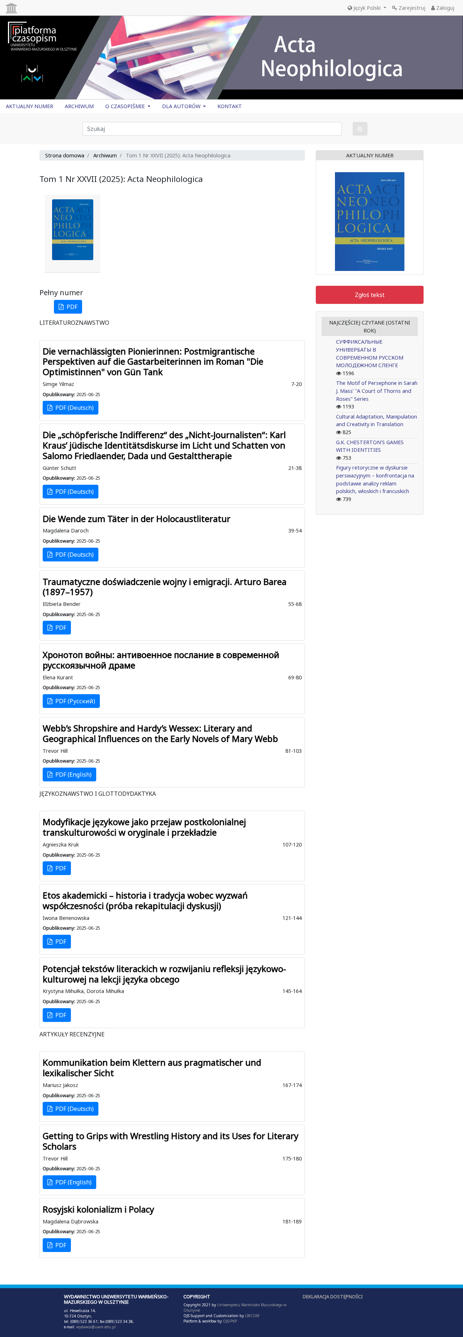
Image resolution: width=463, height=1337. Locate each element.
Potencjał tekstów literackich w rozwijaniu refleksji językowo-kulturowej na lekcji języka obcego (164, 974)
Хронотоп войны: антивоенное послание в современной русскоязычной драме (161, 660)
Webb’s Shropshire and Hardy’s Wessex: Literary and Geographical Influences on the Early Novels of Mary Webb (160, 733)
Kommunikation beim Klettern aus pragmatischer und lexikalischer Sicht (152, 1067)
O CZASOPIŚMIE (125, 106)
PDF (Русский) (73, 701)
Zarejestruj (411, 7)
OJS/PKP (229, 1321)
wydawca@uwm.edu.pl (96, 1326)
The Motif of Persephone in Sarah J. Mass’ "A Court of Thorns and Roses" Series (376, 390)
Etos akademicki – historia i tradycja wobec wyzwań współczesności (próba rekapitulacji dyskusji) (145, 900)
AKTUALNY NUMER (29, 106)
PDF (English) (72, 774)
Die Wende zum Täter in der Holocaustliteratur (136, 519)
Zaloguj (444, 7)
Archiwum (105, 155)
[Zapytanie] (360, 129)
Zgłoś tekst (370, 295)
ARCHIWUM (79, 106)
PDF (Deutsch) (73, 408)
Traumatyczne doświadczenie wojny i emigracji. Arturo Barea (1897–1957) (164, 587)
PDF (70, 307)
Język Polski (367, 7)
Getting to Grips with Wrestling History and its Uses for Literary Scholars (170, 1141)
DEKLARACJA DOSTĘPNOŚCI (333, 1296)
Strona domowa (64, 155)
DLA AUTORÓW (182, 106)
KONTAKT (229, 106)
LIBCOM (252, 1315)
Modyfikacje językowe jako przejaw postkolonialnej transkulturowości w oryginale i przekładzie (144, 827)
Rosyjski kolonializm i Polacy (98, 1209)
